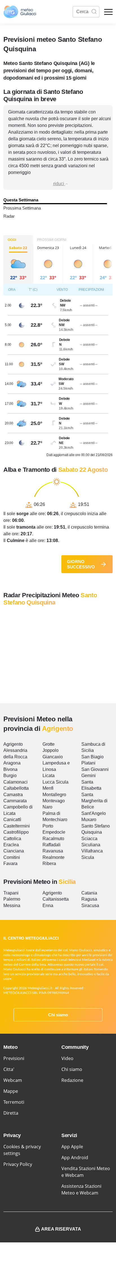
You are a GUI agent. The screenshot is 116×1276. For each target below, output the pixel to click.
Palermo (11, 899)
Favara (10, 863)
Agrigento (13, 744)
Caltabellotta (16, 788)
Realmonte (53, 857)
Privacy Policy (17, 1164)
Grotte (49, 744)
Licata (49, 775)
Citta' (8, 1069)
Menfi (48, 788)
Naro (47, 807)
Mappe (10, 1091)
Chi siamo (58, 1014)
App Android (74, 1157)
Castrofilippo (16, 832)
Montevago (54, 800)
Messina (11, 905)
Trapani (11, 893)
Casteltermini (16, 826)
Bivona (10, 769)
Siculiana (90, 844)
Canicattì (12, 819)
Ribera (49, 863)
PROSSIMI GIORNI (51, 240)
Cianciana (13, 851)
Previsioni (13, 1058)
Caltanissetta (56, 899)
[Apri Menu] (108, 12)
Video (67, 1058)
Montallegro (54, 794)
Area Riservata (61, 1229)
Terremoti (13, 1102)
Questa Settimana (20, 199)
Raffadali (52, 844)
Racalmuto (53, 838)
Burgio (10, 775)
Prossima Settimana (22, 208)
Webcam (12, 1080)
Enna (48, 905)
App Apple (72, 1146)
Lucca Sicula (55, 782)
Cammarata (15, 800)
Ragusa (89, 899)
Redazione (72, 1080)
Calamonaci (15, 782)
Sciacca (89, 838)
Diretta (10, 1113)
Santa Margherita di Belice (94, 801)
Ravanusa (53, 851)
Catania (89, 893)
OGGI (12, 240)
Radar (9, 216)
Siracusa (90, 905)
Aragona (12, 763)
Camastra (13, 794)
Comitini (11, 857)
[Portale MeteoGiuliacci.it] (19, 11)
